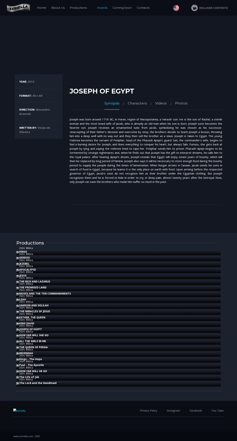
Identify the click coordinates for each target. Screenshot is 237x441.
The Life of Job (29, 377)
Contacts (143, 7)
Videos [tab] (161, 103)
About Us (58, 7)
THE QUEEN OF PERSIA (33, 347)
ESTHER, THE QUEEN (32, 317)
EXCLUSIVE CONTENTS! (213, 8)
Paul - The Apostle (31, 365)
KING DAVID (26, 323)
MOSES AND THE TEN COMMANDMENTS (45, 293)
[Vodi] (18, 8)
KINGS (23, 251)
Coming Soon (122, 7)
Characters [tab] (137, 103)
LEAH (22, 299)
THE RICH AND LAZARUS (34, 281)
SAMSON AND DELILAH (34, 305)
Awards (102, 7)
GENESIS (24, 257)
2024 (21, 248)
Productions (78, 7)
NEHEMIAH (26, 353)
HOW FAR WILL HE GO (33, 371)
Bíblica (29, 248)
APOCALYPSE (27, 269)
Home (41, 7)
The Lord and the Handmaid (37, 383)
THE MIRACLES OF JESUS (34, 311)
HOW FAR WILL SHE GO (34, 335)
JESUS (22, 275)
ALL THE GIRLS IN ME (32, 341)
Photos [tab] (181, 103)
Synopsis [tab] (111, 103)
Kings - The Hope (30, 359)
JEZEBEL (24, 263)
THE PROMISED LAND (32, 287)
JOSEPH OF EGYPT (30, 329)
